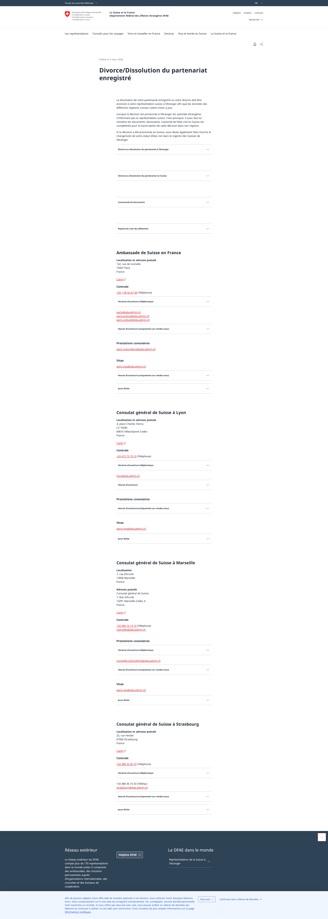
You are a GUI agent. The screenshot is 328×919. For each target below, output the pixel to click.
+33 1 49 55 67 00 (126, 292)
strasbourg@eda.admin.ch (132, 787)
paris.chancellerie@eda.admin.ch (136, 349)
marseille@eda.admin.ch (131, 629)
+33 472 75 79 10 (126, 456)
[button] (76, 33)
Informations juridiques (78, 911)
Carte (119, 279)
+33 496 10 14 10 (126, 626)
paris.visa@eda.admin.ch (131, 366)
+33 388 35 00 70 (126, 764)
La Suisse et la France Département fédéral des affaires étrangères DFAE (139, 14)
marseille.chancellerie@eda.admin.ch (138, 661)
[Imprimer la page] (254, 44)
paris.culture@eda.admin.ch (133, 320)
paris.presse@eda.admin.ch (132, 316)
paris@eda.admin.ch (128, 312)
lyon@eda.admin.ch (128, 476)
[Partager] (261, 44)
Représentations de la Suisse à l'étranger (187, 861)
